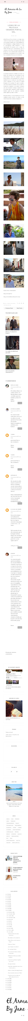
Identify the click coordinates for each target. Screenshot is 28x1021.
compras (19, 827)
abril (9, 926)
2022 (8, 901)
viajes (11, 838)
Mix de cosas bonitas (10, 840)
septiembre (10, 917)
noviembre (10, 914)
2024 (8, 897)
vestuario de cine (7, 305)
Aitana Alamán (15, 408)
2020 (8, 905)
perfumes (16, 831)
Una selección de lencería (16, 876)
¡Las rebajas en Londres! (13, 946)
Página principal (9, 732)
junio (9, 923)
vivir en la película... (16, 842)
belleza (17, 823)
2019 (8, 906)
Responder (20, 428)
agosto (9, 919)
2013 (8, 984)
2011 (8, 987)
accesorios (8, 829)
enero (9, 931)
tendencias (13, 821)
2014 (8, 982)
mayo (9, 924)
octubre (10, 915)
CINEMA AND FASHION (13, 22)
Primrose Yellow (11, 944)
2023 (8, 899)
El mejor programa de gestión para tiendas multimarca (17, 869)
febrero (10, 930)
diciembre (10, 912)
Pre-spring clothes (12, 949)
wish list (8, 836)
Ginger (13, 553)
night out (18, 840)
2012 (8, 985)
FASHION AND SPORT (15, 836)
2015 (8, 980)
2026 (8, 894)
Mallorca (8, 842)
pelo (7, 838)
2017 (8, 910)
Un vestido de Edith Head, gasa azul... (12, 352)
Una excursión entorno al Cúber (15, 972)
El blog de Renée (16, 509)
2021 (8, 903)
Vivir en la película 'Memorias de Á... (10, 371)
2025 (8, 896)
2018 (8, 908)
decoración (8, 827)
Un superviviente (11, 963)
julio (9, 921)
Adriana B (14, 475)
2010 (8, 989)
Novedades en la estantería (14, 937)
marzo (9, 928)
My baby (14, 827)
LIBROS (7, 821)
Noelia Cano (14, 385)
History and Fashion (16, 829)
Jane (13, 35)
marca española (18, 825)
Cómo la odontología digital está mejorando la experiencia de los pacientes (17, 859)
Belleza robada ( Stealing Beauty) (15, 970)
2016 (8, 978)
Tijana (13, 434)
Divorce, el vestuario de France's (11, 332)
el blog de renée (15, 545)
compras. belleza (9, 831)
